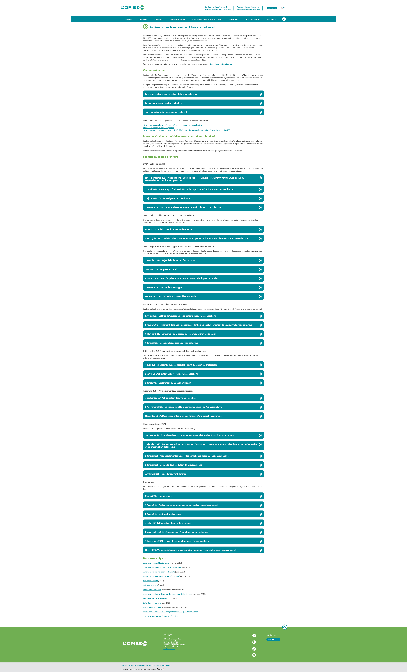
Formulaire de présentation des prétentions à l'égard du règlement (170, 612)
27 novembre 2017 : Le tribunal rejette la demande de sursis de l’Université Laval (183, 407)
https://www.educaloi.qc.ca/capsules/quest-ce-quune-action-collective (172, 125)
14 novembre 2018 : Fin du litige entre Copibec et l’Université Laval (177, 541)
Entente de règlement (152, 603)
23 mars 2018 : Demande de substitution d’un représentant (173, 465)
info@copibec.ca (169, 649)
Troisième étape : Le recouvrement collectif (166, 112)
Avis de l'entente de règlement (155, 598)
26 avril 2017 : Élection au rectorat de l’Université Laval (171, 374)
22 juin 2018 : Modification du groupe (163, 514)
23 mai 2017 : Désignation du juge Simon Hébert (168, 383)
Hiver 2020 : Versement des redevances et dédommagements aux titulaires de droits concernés (191, 550)
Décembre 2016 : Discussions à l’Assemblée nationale (170, 296)
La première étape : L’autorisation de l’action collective (171, 94)
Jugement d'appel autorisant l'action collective (162, 567)
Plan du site (132, 665)
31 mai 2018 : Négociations (158, 496)
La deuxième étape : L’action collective (163, 103)
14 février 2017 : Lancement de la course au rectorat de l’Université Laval (180, 334)
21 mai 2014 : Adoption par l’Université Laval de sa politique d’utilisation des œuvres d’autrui (189, 189)
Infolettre (272, 8)
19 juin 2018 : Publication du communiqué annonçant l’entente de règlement (181, 505)
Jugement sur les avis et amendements (159, 572)
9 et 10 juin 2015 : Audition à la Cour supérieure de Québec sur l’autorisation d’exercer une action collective (196, 238)
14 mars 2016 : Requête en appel (161, 269)
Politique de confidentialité (162, 665)
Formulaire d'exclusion (152, 589)
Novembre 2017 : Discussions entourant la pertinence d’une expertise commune (183, 416)
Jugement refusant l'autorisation (156, 563)
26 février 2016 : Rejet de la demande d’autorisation (170, 260)
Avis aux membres (150, 580)
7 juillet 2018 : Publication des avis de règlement (168, 523)
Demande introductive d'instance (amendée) (161, 576)
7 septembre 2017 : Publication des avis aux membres (170, 398)
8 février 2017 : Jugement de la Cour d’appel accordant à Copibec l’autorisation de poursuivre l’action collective (198, 325)
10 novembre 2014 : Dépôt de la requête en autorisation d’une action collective (183, 207)
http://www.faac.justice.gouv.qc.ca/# (158, 127)
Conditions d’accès (144, 665)
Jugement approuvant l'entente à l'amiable (160, 616)
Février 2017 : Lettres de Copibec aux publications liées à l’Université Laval (180, 316)
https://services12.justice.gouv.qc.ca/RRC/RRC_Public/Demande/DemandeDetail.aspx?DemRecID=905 (186, 130)
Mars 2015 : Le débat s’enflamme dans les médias (168, 229)
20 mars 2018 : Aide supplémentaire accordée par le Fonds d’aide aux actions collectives (187, 456)
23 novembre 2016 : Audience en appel (163, 287)
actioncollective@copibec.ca (219, 64)
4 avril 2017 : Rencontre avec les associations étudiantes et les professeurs (181, 365)
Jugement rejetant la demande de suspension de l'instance (167, 594)
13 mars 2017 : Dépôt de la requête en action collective (171, 343)
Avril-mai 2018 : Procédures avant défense (165, 474)
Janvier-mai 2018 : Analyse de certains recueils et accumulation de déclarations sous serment (190, 435)
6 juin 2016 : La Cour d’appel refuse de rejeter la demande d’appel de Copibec (182, 278)
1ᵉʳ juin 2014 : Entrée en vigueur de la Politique (167, 198)
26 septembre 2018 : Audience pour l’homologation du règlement (176, 532)
